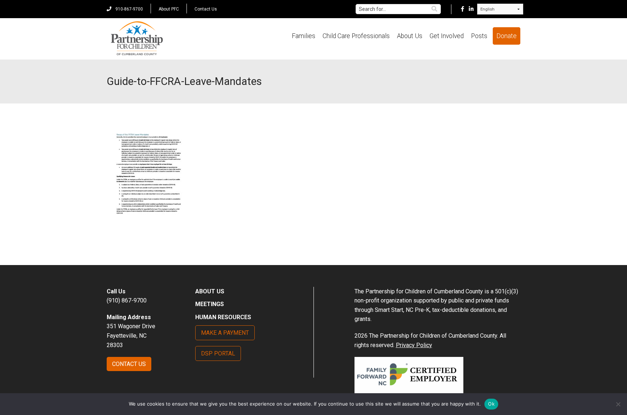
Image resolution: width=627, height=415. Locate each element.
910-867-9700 (128, 9)
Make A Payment (225, 332)
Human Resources (223, 317)
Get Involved (447, 36)
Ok (491, 404)
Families (303, 36)
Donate (506, 36)
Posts (479, 36)
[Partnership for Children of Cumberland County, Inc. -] (137, 39)
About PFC (169, 9)
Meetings (209, 304)
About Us (409, 36)
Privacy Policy (414, 345)
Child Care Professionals (356, 36)
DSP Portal (218, 353)
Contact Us (205, 9)
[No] (618, 404)
